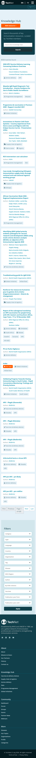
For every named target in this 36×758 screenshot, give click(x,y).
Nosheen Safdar (14, 201)
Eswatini (6, 337)
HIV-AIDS (7, 340)
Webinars (4, 719)
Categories (4, 743)
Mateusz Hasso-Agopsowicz (18, 245)
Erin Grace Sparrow (15, 261)
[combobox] (18, 45)
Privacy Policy (23, 755)
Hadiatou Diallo (25, 212)
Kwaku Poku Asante (15, 258)
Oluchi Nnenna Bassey (16, 209)
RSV (26, 163)
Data (2, 685)
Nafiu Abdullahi (22, 141)
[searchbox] (18, 44)
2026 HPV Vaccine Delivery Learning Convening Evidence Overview (16, 65)
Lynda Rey (23, 201)
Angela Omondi (14, 212)
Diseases (4, 730)
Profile (3, 739)
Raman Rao (23, 255)
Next (26, 509)
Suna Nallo (12, 133)
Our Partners (5, 658)
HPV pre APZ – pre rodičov (12, 491)
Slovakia (8, 413)
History (3, 661)
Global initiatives (11, 113)
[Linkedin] (6, 637)
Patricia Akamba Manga (16, 214)
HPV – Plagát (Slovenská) (12, 402)
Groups (3, 709)
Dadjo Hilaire (13, 204)
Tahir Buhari (21, 133)
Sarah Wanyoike (14, 206)
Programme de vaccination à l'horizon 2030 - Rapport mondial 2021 (17, 106)
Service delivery (11, 78)
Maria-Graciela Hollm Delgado (19, 250)
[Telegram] (9, 637)
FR (28, 3)
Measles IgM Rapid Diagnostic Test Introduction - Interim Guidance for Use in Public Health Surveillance (16, 88)
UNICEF (11, 180)
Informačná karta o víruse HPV (15, 458)
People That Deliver (15, 299)
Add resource (10, 26)
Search (18, 50)
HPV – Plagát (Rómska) (11, 421)
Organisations (5, 736)
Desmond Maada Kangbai (17, 138)
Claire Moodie (13, 69)
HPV (20, 78)
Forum (3, 706)
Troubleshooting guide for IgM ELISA (17, 275)
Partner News (5, 715)
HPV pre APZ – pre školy (12, 477)
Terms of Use (13, 755)
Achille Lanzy (22, 204)
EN (22, 3)
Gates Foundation (26, 74)
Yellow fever (23, 281)
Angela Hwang (13, 247)
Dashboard (4, 703)
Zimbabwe (24, 328)
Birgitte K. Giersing (15, 263)
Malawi (21, 332)
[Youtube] (13, 637)
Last (32, 509)
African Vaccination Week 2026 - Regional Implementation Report (15, 197)
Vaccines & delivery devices (15, 267)
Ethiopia (8, 188)
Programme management (14, 96)
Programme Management (9, 688)
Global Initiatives (6, 691)
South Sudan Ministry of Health (19, 391)
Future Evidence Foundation (18, 72)
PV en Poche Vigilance (11, 349)
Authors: (6, 69)
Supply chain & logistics (14, 144)
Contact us (4, 664)
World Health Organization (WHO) (20, 278)
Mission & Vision (6, 655)
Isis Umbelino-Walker (16, 253)
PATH (10, 159)
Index (5, 363)
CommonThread (14, 74)
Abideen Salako (14, 135)
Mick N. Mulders (14, 93)
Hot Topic (9, 366)
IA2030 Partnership (15, 110)
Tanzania (15, 337)
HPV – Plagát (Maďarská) (12, 440)
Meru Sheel (26, 258)
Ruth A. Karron (14, 255)
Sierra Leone (10, 148)
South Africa (10, 332)
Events (3, 712)
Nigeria (21, 148)
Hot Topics (4, 733)
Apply (18, 609)
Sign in (31, 7)
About (3, 652)
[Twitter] (2, 637)
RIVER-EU (12, 405)
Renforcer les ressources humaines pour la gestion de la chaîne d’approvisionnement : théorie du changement (16, 293)
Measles (28, 96)
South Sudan (24, 394)
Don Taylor (12, 141)
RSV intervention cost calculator (15, 157)
